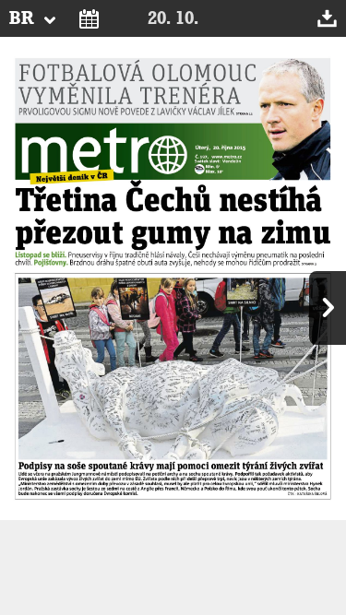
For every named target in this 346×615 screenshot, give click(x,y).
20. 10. (173, 18)
